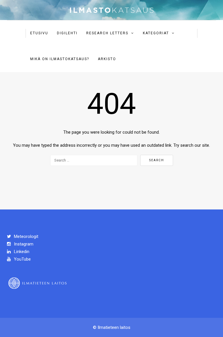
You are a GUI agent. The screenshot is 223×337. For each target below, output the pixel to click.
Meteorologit (25, 236)
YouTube (22, 259)
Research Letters (107, 33)
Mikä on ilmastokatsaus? (59, 59)
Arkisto (107, 59)
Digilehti (67, 33)
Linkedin (21, 251)
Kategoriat (156, 33)
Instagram (23, 244)
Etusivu (39, 33)
